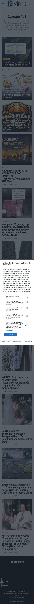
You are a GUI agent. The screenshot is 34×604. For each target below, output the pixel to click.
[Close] (30, 263)
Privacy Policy (28, 341)
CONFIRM (10, 334)
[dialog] (17, 302)
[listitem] (17, 297)
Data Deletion (6, 341)
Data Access (17, 341)
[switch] (26, 302)
